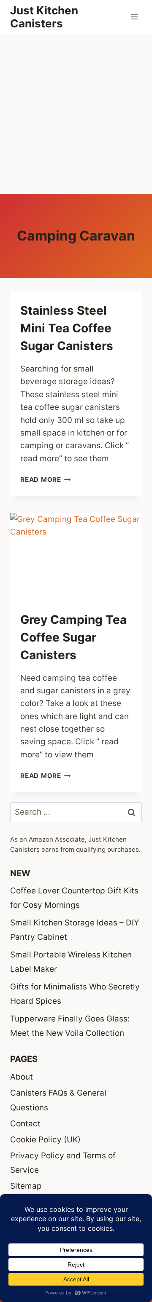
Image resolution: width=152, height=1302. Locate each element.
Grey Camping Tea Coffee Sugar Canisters (73, 637)
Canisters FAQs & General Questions (58, 1100)
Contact (25, 1123)
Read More (45, 480)
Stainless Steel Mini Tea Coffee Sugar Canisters (66, 328)
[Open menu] (134, 16)
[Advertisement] (76, 114)
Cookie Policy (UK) (45, 1139)
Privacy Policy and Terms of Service (63, 1163)
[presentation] (76, 557)
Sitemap (26, 1186)
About (21, 1077)
